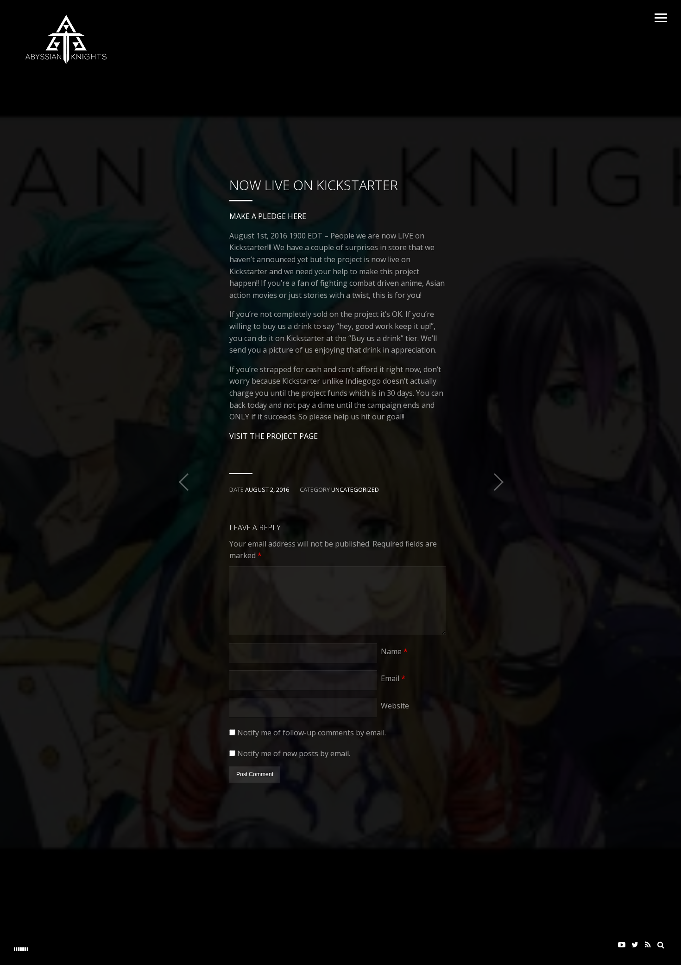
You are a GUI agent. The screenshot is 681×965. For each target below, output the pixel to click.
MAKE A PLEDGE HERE (267, 216)
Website (395, 706)
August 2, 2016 (267, 489)
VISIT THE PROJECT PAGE (273, 436)
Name (394, 651)
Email (393, 678)
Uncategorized (355, 489)
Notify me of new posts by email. (293, 753)
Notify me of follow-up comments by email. (311, 732)
